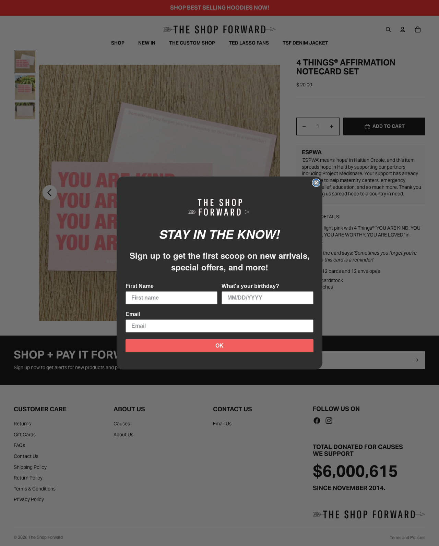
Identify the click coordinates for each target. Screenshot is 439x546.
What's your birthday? (250, 286)
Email (133, 314)
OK (219, 346)
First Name (140, 286)
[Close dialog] (316, 182)
